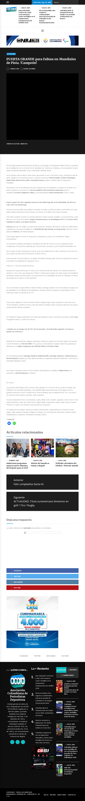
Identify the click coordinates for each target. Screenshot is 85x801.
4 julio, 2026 (71, 724)
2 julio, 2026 (71, 765)
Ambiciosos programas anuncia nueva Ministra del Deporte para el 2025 (17, 465)
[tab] (61, 670)
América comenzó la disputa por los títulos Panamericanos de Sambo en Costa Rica (43, 724)
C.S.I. (8, 796)
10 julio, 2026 (66, 8)
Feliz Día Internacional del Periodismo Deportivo (70, 771)
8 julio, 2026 (71, 702)
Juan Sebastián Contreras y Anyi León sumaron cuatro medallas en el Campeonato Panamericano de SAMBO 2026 (27, 17)
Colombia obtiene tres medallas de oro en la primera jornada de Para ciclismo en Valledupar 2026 (70, 752)
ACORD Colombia (29, 69)
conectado (27, 528)
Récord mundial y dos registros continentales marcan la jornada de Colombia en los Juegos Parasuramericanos (47, 17)
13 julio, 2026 (46, 8)
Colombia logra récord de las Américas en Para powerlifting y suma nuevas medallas (71, 732)
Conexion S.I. (32, 794)
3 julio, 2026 (71, 744)
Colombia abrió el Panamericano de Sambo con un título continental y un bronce (67, 15)
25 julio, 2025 (37, 460)
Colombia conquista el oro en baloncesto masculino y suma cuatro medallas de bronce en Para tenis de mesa (44, 738)
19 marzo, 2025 (14, 460)
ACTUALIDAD (11, 54)
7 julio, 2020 (62, 460)
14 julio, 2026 (25, 8)
